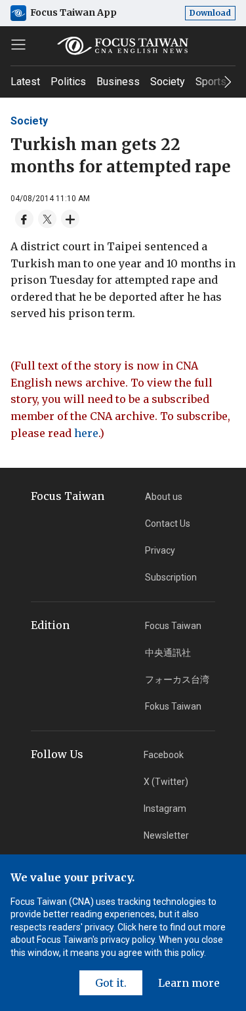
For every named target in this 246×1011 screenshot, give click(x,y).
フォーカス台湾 (177, 679)
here (86, 433)
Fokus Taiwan (173, 706)
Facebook (164, 755)
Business (118, 81)
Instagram (165, 808)
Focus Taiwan (173, 625)
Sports (210, 81)
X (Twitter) (166, 781)
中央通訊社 (168, 652)
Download (210, 13)
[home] (123, 46)
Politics (68, 81)
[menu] (18, 44)
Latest (25, 81)
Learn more (189, 982)
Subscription (171, 577)
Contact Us (167, 523)
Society (167, 81)
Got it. (111, 982)
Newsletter (166, 835)
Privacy (160, 550)
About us (163, 496)
